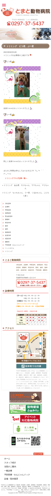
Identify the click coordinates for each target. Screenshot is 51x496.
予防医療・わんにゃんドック (14, 245)
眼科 (6, 226)
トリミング (9, 251)
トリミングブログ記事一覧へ (16, 178)
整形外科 (8, 223)
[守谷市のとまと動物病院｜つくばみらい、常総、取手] (25, 12)
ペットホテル (9, 248)
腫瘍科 (7, 219)
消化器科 (8, 203)
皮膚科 (7, 207)
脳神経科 (8, 232)
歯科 (6, 229)
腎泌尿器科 (9, 216)
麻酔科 (7, 242)
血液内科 (8, 235)
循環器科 (8, 213)
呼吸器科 (8, 210)
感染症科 (8, 238)
